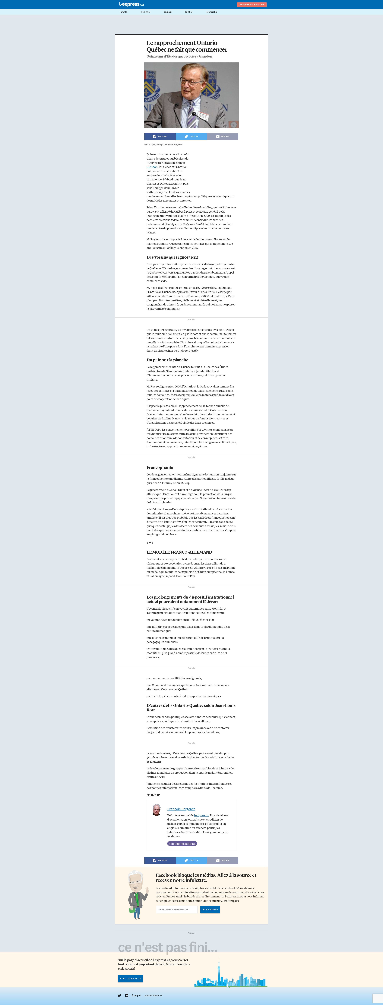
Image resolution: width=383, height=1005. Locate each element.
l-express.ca (201, 815)
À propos (136, 995)
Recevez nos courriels (252, 4)
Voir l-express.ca (130, 978)
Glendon (152, 167)
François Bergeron (181, 809)
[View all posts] (182, 843)
